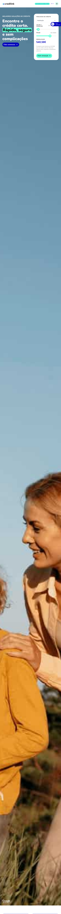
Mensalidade (40, 39)
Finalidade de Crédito (43, 16)
